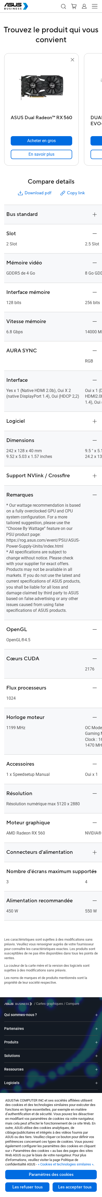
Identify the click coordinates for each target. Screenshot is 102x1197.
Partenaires (14, 1028)
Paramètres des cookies (51, 1174)
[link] (41, 154)
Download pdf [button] (38, 193)
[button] (63, 6)
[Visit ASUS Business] (19, 1003)
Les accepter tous (75, 1187)
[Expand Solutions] (96, 1055)
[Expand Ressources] (96, 1069)
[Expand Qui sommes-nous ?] (96, 1014)
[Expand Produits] (96, 1042)
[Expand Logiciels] (96, 1082)
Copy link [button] (76, 193)
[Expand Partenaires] (96, 1028)
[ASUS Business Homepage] (16, 6)
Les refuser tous (27, 1187)
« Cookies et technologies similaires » (65, 1164)
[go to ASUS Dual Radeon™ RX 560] (42, 87)
